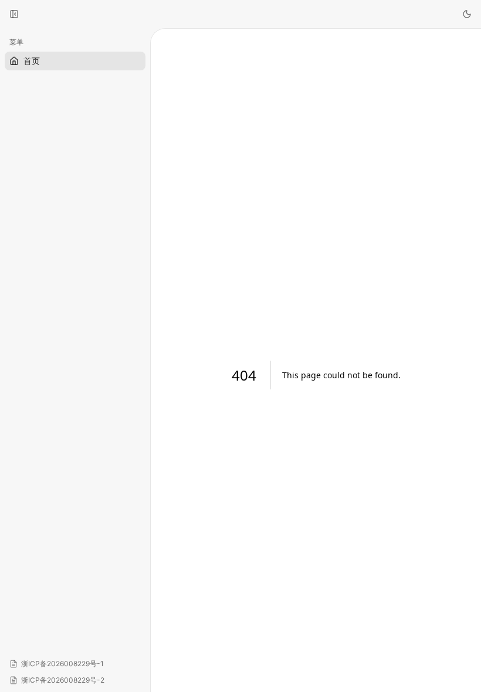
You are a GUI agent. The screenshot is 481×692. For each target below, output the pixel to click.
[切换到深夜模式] (467, 14)
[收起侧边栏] (14, 14)
